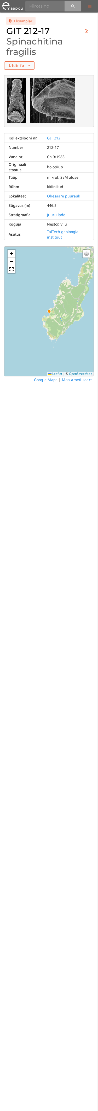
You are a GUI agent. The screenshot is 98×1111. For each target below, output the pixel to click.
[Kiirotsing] (73, 6)
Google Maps (46, 379)
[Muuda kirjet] (86, 31)
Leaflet (56, 373)
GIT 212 (53, 138)
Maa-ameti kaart (77, 379)
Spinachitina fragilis (34, 46)
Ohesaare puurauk (63, 196)
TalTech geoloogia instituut (62, 234)
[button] (11, 254)
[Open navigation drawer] (89, 6)
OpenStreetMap (80, 373)
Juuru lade (56, 214)
